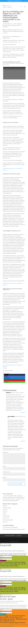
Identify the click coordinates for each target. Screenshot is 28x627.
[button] (6, 374)
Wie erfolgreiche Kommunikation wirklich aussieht (14, 529)
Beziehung (13, 25)
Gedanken (5, 511)
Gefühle (18, 25)
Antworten (23, 412)
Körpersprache (6, 518)
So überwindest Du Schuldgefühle (10, 527)
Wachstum (5, 522)
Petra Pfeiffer (7, 23)
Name (4, 466)
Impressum (19, 535)
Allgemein (19, 23)
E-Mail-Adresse (6, 471)
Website (4, 477)
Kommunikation (6, 515)
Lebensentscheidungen (8, 520)
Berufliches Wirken (7, 25)
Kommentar (6, 452)
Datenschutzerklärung (10, 535)
